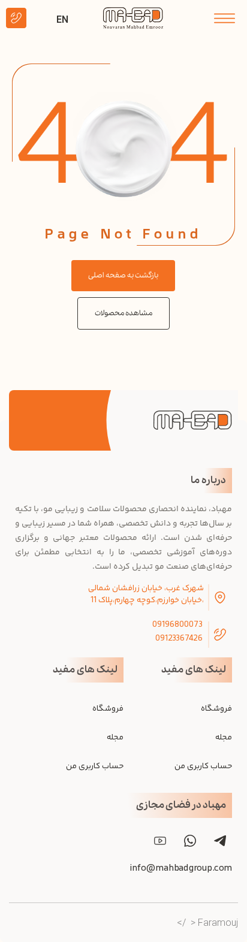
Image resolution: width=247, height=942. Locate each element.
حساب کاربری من (203, 766)
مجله (223, 737)
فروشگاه (216, 708)
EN (62, 19)
